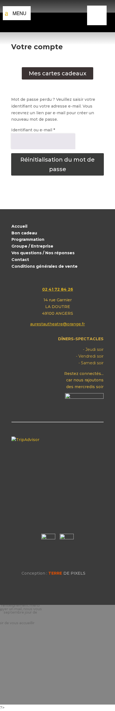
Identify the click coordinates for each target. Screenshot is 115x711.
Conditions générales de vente (44, 266)
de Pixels (66, 573)
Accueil (19, 226)
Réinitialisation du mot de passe (57, 164)
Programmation (27, 239)
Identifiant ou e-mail (33, 129)
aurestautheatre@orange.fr (57, 324)
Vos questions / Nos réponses (43, 252)
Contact (20, 259)
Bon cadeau (24, 233)
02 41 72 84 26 (57, 289)
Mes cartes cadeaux (57, 73)
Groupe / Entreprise (32, 246)
